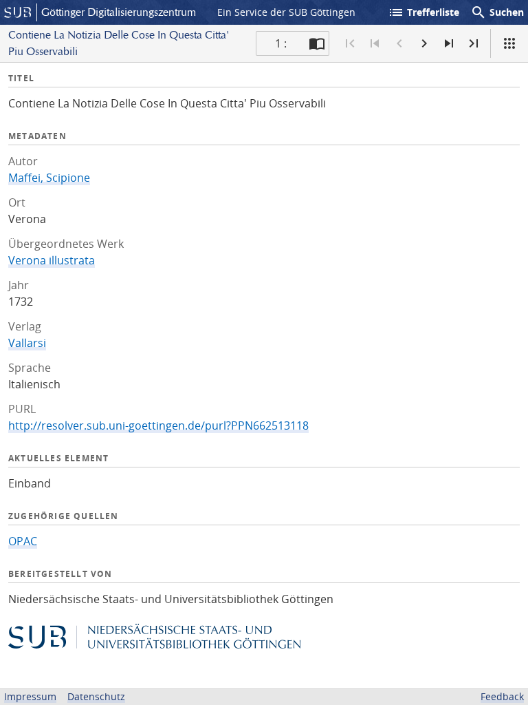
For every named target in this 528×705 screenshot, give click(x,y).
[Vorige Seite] (399, 43)
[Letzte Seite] (473, 43)
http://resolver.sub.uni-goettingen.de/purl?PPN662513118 (158, 425)
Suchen (497, 12)
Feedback (502, 696)
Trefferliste (423, 12)
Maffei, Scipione (49, 177)
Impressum (30, 696)
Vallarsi (27, 342)
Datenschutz (96, 696)
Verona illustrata (51, 260)
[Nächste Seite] (424, 43)
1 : (281, 43)
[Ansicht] (509, 43)
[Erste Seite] (350, 43)
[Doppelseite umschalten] (317, 43)
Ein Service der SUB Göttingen (286, 12)
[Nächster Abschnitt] (449, 43)
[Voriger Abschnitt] (374, 43)
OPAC (22, 541)
